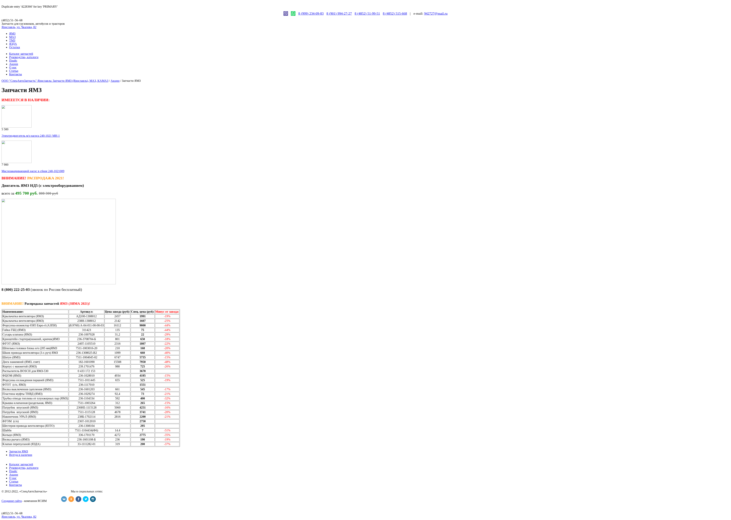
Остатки (14, 47)
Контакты (15, 74)
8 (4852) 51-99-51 (367, 13)
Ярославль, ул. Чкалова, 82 (19, 27)
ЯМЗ (12, 33)
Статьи (13, 70)
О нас (13, 67)
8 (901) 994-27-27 (339, 13)
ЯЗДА (13, 43)
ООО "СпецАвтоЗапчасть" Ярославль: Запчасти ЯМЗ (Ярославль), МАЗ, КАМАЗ (55, 80)
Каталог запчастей (21, 53)
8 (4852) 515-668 (395, 13)
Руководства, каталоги (23, 57)
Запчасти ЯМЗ (18, 451)
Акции (13, 64)
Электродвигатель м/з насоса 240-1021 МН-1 (31, 135)
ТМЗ (12, 40)
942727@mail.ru (436, 13)
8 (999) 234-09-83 (311, 13)
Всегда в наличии (20, 454)
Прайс (13, 60)
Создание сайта (12, 501)
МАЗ (12, 37)
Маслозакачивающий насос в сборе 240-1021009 (33, 171)
